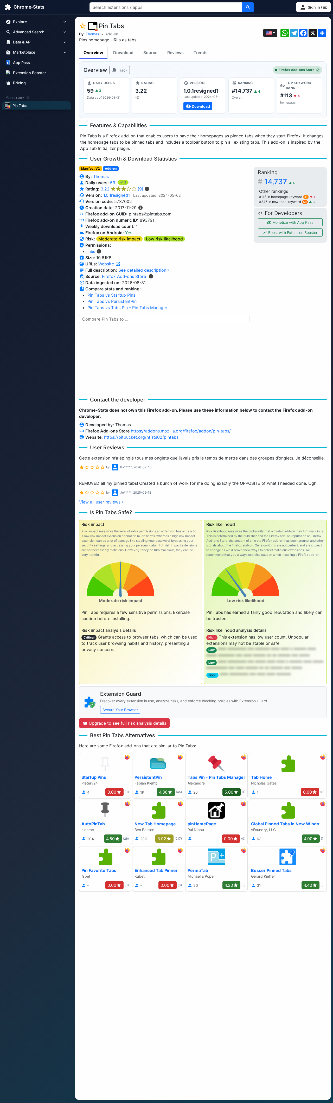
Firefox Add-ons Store (297, 70)
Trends (201, 52)
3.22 (122, 189)
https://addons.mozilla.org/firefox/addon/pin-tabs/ (181, 430)
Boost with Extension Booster (292, 232)
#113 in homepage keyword (283, 197)
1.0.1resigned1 (116, 195)
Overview (93, 52)
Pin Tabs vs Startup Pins (111, 295)
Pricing (19, 83)
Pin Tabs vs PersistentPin (112, 301)
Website (106, 263)
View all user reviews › (101, 502)
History (20, 97)
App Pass (21, 62)
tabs (91, 251)
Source (150, 52)
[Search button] (248, 7)
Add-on (111, 34)
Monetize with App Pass (292, 222)
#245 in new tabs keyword (283, 202)
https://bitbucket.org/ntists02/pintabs (141, 437)
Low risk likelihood (164, 238)
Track (122, 70)
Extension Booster (29, 73)
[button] (313, 7)
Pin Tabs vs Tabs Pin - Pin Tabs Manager (127, 307)
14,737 (279, 181)
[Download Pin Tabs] (202, 95)
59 (113, 182)
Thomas (92, 34)
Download (123, 52)
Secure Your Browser (120, 709)
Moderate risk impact (119, 238)
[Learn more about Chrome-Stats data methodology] (150, 276)
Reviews (175, 52)
